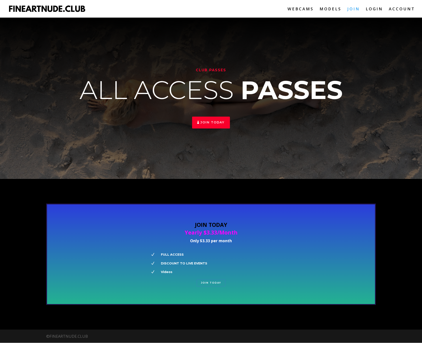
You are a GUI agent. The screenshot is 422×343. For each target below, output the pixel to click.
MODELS (330, 9)
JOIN (353, 9)
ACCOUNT (402, 9)
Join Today (212, 122)
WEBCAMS (300, 9)
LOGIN (374, 9)
